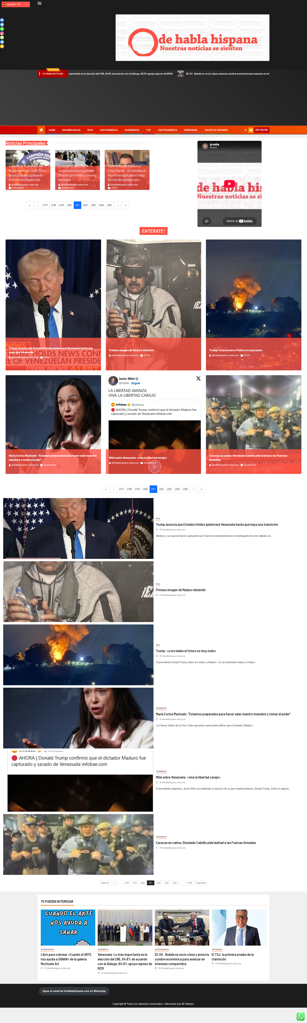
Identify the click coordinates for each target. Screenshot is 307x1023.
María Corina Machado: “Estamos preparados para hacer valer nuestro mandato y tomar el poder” (223, 714)
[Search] (246, 130)
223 (93, 205)
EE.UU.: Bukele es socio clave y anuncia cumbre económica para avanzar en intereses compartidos (157, 73)
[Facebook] (2, 20)
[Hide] (1, 51)
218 (53, 205)
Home (52, 130)
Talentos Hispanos (216, 130)
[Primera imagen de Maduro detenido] (78, 591)
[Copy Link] (2, 46)
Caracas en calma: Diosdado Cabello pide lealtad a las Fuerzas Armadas (206, 842)
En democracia (71, 130)
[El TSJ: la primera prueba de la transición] (239, 928)
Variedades (190, 130)
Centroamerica (167, 130)
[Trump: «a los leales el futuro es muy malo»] (78, 654)
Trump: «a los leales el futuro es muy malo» (236, 350)
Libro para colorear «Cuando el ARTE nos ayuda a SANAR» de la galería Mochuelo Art (66, 959)
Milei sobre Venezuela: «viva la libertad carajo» (138, 457)
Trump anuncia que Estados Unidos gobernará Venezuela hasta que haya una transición (217, 524)
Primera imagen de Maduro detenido (131, 350)
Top (148, 130)
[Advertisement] (153, 101)
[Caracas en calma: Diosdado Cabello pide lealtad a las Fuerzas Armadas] (78, 844)
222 (85, 205)
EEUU (90, 130)
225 (109, 205)
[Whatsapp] (2, 29)
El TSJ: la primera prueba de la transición (245, 73)
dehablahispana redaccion (25, 185)
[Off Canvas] (39, 3)
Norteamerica (109, 130)
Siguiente (201, 883)
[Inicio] (41, 130)
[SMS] (2, 38)
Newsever (171, 1003)
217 (45, 205)
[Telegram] (2, 42)
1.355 (189, 883)
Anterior (105, 883)
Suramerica (132, 130)
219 (61, 205)
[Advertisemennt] (192, 37)
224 (101, 205)
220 (69, 205)
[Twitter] (2, 25)
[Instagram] (2, 33)
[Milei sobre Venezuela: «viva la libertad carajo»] (78, 781)
